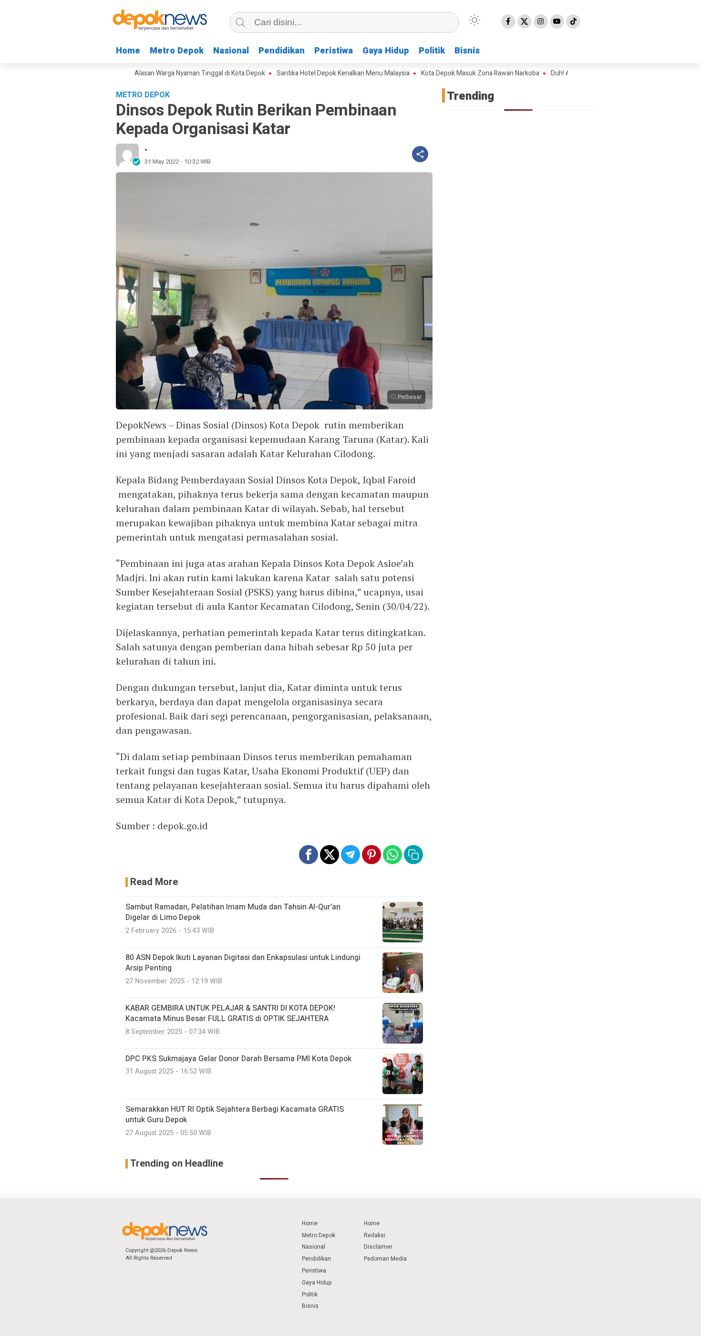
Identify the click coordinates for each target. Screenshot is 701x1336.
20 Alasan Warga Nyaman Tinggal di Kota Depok (166, 73)
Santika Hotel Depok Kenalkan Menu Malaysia (314, 73)
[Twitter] (524, 21)
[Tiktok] (573, 21)
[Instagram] (541, 21)
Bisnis (467, 50)
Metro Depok (177, 50)
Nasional (231, 50)
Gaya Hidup (385, 50)
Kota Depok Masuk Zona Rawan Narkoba (451, 73)
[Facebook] (508, 21)
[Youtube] (557, 21)
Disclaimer (378, 1246)
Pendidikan (281, 50)
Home (128, 50)
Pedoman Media (385, 1258)
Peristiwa (333, 50)
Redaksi (374, 1235)
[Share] (420, 154)
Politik (432, 50)
